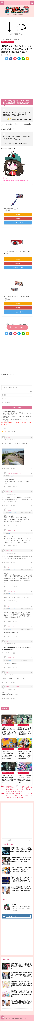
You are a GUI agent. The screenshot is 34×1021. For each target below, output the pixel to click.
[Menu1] (17, 3)
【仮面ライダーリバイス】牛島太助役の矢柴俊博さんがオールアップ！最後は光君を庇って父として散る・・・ (9, 779)
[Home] (17, 12)
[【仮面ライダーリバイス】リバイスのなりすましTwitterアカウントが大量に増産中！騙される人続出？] (19, 58)
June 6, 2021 (27, 119)
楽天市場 (18, 218)
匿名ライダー (12, 512)
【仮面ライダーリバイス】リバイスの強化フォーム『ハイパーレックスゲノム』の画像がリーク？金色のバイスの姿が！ (9, 755)
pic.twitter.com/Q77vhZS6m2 (11, 115)
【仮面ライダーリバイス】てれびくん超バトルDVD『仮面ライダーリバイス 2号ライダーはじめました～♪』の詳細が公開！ (24, 755)
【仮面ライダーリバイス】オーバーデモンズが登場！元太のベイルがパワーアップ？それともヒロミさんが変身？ (24, 779)
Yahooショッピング (18, 222)
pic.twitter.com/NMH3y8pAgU (11, 140)
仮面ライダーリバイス (8, 374)
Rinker (9, 210)
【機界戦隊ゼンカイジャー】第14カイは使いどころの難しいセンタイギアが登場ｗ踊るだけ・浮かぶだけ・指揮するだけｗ (19, 789)
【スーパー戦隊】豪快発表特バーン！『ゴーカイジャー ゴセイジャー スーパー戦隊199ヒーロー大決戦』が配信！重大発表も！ (19, 795)
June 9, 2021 (23, 143)
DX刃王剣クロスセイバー (11, 209)
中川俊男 (11, 476)
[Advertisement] (17, 80)
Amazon (18, 214)
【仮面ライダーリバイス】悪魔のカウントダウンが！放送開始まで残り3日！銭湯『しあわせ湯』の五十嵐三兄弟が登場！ (9, 731)
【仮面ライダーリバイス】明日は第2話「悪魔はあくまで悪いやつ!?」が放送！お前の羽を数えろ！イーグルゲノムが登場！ (24, 731)
